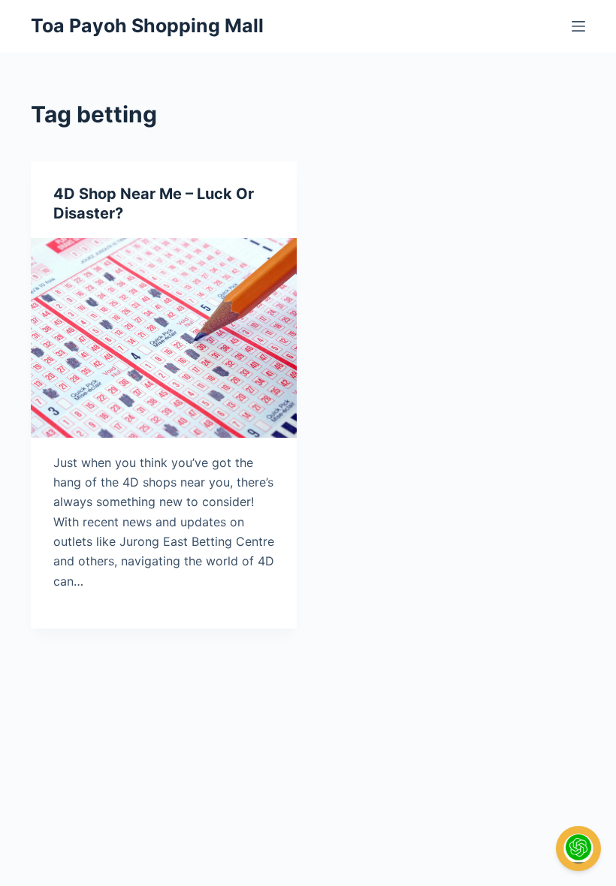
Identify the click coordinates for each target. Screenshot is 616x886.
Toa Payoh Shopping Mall (147, 25)
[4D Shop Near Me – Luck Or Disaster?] (164, 338)
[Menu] (578, 26)
